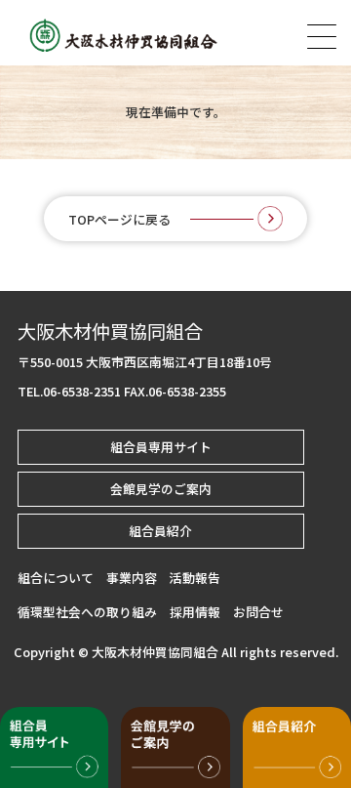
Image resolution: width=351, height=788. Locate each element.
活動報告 (195, 577)
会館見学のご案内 (161, 488)
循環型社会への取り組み (87, 611)
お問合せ (258, 611)
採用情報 (195, 611)
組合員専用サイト (161, 446)
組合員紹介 (160, 530)
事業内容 (131, 577)
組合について (56, 577)
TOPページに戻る (119, 219)
